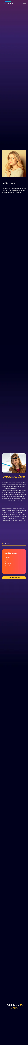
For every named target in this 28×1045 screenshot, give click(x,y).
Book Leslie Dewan (14, 577)
